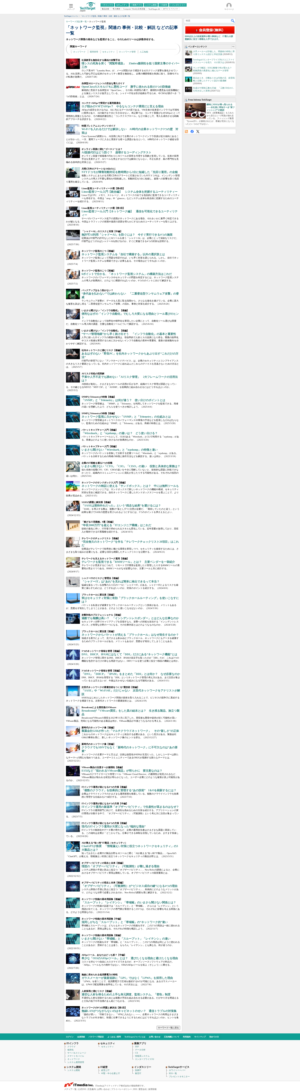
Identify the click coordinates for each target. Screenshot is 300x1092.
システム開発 (73, 1070)
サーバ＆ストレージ (76, 1053)
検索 (233, 20)
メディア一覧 (70, 1089)
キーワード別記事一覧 (76, 21)
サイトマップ (200, 1037)
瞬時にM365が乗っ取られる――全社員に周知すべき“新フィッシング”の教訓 (221, 107)
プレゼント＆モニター (179, 1076)
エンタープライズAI (144, 1059)
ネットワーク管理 (127, 52)
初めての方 (214, 1037)
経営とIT (105, 1070)
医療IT (138, 1070)
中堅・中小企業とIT (110, 1073)
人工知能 (144, 52)
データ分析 (140, 1050)
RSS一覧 (173, 1073)
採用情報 (152, 1089)
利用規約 (187, 1037)
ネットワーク (79, 52)
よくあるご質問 (114, 1037)
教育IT (138, 1073)
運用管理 (94, 52)
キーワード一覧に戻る (168, 1027)
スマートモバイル (75, 1056)
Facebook (192, 131)
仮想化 (70, 1050)
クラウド (71, 1046)
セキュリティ (108, 52)
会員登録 (81, 1037)
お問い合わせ (154, 1037)
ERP (137, 1046)
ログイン (70, 1037)
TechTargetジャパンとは (134, 1037)
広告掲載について (171, 1037)
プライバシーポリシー (121, 1089)
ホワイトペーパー (177, 1070)
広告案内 (92, 1089)
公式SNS (82, 1089)
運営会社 (143, 1089)
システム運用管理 (75, 1062)
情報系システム (142, 1056)
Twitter (197, 131)
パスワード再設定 (96, 1037)
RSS (186, 131)
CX (136, 1053)
